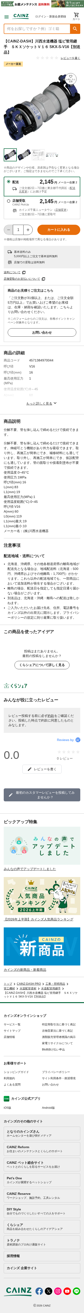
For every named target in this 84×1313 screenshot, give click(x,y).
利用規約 (9, 1078)
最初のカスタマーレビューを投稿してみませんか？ (45, 795)
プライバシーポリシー (56, 1072)
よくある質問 (12, 1084)
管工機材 (9, 988)
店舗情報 (9, 1037)
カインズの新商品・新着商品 (25, 970)
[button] (75, 29)
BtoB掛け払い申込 (53, 1049)
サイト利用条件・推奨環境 (59, 1078)
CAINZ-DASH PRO (29, 983)
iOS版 (7, 1107)
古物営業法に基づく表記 (57, 1030)
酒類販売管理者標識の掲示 (59, 1037)
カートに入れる (58, 229)
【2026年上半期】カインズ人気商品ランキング (38, 919)
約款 (51, 716)
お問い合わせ (42, 332)
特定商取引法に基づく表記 (59, 1024)
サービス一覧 (12, 1024)
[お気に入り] (71, 79)
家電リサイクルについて (57, 1043)
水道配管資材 (28, 988)
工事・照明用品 (55, 983)
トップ (8, 983)
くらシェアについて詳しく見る (42, 665)
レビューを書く (70, 58)
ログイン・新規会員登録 (50, 16)
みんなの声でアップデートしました (30, 869)
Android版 (48, 1107)
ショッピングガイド (16, 1072)
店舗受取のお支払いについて (22, 278)
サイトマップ (12, 1030)
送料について (12, 272)
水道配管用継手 (51, 988)
